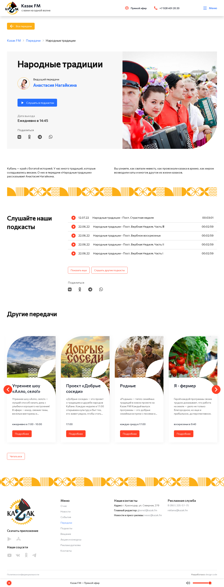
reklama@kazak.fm (178, 510)
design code (211, 574)
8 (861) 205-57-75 (178, 505)
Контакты (66, 550)
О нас (64, 505)
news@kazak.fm (153, 515)
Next (216, 389)
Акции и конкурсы (71, 539)
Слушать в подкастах (40, 102)
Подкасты (66, 528)
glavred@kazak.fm (147, 510)
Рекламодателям (71, 545)
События (66, 517)
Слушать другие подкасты (109, 270)
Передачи (66, 522)
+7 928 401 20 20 (169, 8)
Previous (8, 389)
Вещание (66, 533)
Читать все (16, 456)
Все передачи (24, 26)
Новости (66, 511)
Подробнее (22, 433)
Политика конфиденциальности (23, 574)
